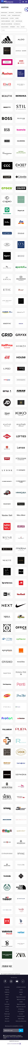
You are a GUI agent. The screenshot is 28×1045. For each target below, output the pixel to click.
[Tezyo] (21, 876)
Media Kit (7, 1018)
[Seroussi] (7, 785)
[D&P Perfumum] (7, 244)
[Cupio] (7, 199)
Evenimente (7, 1004)
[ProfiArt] (7, 718)
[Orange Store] (21, 650)
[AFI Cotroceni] (7, 1)
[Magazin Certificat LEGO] (7, 447)
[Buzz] (7, 141)
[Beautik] (7, 95)
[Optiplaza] (7, 650)
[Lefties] (21, 436)
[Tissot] (7, 898)
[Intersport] (7, 380)
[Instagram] (11, 981)
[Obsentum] (7, 628)
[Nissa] (7, 616)
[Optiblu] (7, 639)
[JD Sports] (7, 402)
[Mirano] (21, 526)
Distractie (7, 994)
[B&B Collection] (7, 84)
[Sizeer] (21, 808)
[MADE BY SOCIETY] (7, 481)
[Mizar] (7, 537)
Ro (20, 2)
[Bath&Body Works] (21, 73)
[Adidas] (7, 39)
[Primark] (21, 706)
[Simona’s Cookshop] (21, 797)
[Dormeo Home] (7, 233)
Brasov (10, 2)
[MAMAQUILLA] (21, 492)
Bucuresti (3, 2)
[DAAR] (21, 199)
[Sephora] (21, 774)
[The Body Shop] (7, 887)
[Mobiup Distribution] (21, 537)
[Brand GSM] (21, 118)
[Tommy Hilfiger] (7, 909)
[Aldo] (21, 39)
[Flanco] (7, 312)
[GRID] (7, 334)
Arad (12, 2)
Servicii (7, 997)
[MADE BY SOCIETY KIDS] (21, 481)
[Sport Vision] (7, 842)
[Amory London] (7, 50)
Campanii (7, 1006)
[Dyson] (7, 255)
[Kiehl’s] (7, 413)
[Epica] (7, 278)
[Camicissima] (7, 153)
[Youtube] (17, 981)
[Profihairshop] (21, 718)
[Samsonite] (21, 763)
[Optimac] (21, 639)
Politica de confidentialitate (13, 1038)
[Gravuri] (21, 323)
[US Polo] (21, 921)
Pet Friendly (7, 1016)
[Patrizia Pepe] (21, 673)
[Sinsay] (7, 808)
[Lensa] (21, 447)
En (20, 0)
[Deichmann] (7, 210)
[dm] (21, 222)
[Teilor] (21, 864)
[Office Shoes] (21, 628)
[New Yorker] (21, 594)
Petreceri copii (7, 1014)
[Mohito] (7, 549)
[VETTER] (21, 932)
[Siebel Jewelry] (7, 797)
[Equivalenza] (21, 278)
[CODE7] (21, 165)
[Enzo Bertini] (7, 267)
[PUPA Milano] (21, 729)
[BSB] (7, 129)
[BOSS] (7, 118)
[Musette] (7, 560)
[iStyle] (7, 391)
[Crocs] (7, 188)
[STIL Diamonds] (21, 107)
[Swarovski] (7, 864)
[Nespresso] (7, 582)
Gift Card (7, 1011)
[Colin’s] (7, 177)
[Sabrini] (7, 763)
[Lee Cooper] (7, 436)
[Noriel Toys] (21, 616)
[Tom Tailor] (21, 898)
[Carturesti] (21, 152)
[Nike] (21, 605)
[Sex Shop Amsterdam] (21, 785)
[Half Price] (7, 346)
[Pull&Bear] (7, 729)
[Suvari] (21, 853)
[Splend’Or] (21, 831)
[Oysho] (7, 661)
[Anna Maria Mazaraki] (7, 62)
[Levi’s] (7, 458)
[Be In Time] (21, 84)
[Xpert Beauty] (21, 943)
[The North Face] (21, 887)
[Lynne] (7, 470)
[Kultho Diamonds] (21, 425)
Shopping (7, 989)
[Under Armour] (7, 921)
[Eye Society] (7, 301)
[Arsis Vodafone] (21, 62)
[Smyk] (7, 831)
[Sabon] (21, 752)
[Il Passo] (7, 368)
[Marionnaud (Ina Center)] (21, 504)
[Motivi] (21, 549)
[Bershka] (21, 95)
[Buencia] (21, 129)
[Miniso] (7, 526)
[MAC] (21, 470)
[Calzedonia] (21, 141)
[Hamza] (21, 346)
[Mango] (7, 504)
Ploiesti (7, 2)
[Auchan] (7, 73)
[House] (21, 357)
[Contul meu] (23, 1)
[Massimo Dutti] (7, 515)
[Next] (7, 605)
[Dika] (7, 222)
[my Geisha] (21, 560)
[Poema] (7, 706)
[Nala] (21, 571)
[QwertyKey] (7, 740)
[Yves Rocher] (7, 955)
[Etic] (7, 289)
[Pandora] (21, 661)
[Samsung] (7, 774)
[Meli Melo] (21, 515)
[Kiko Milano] (21, 413)
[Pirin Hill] (21, 695)
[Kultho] (7, 425)
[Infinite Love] (21, 368)
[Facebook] (5, 981)
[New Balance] (21, 582)
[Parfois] (7, 673)
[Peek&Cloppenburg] (7, 684)
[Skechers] (7, 819)
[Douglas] (21, 233)
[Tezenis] (7, 876)
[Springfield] (21, 842)
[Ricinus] (21, 740)
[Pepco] (7, 695)
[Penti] (21, 684)
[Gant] (21, 312)
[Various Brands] (7, 932)
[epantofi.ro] (21, 267)
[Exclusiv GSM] (21, 289)
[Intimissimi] (21, 380)
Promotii (7, 999)
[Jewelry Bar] (21, 402)
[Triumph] (21, 909)
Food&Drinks (7, 992)
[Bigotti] (7, 107)
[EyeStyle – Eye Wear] (21, 301)
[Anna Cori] (21, 50)
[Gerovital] (7, 323)
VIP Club (7, 1009)
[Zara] (21, 955)
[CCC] (7, 165)
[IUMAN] (21, 391)
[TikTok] (22, 981)
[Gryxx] (21, 334)
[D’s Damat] (21, 244)
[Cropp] (21, 188)
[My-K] (7, 571)
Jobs (7, 1001)
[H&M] (7, 357)
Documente (7, 1021)
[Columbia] (21, 177)
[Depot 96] (21, 210)
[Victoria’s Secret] (7, 943)
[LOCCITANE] (21, 458)
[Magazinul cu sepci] (7, 492)
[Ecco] (21, 255)
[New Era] (7, 594)
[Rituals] (7, 752)
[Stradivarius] (7, 853)
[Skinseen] (21, 819)
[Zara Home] (7, 966)
